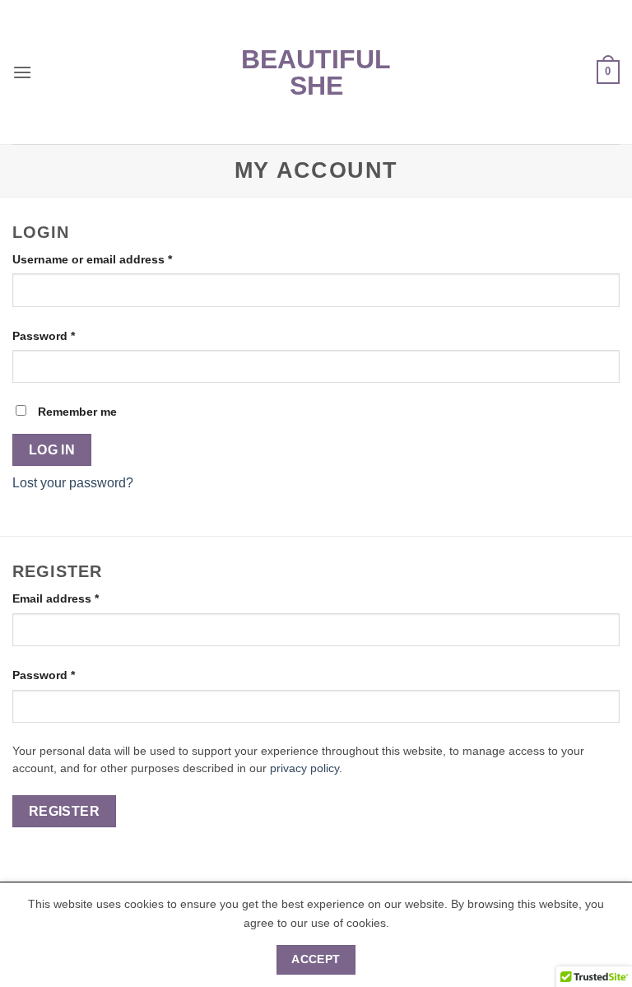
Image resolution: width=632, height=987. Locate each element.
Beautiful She (316, 72)
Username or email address (117, 259)
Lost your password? (72, 483)
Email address (80, 598)
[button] (22, 72)
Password (68, 335)
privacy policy (304, 768)
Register (64, 811)
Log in (52, 450)
